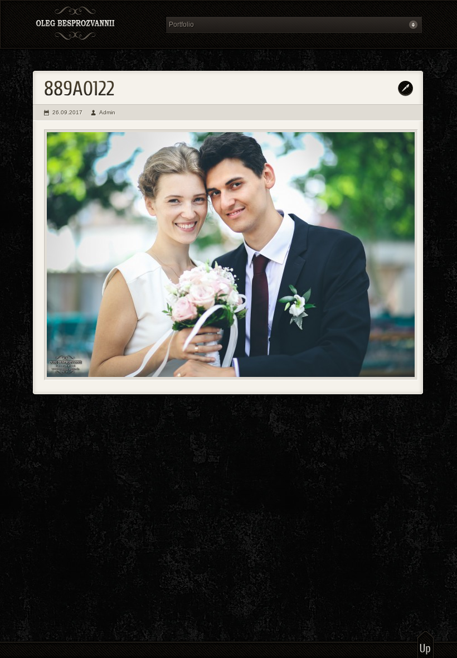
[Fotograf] (96, 24)
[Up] (425, 644)
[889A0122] (231, 254)
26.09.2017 (67, 112)
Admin (107, 112)
